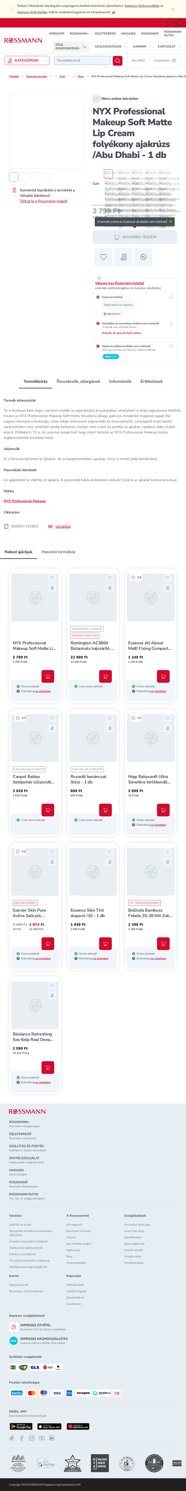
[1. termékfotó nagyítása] (46, 131)
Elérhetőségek (75, 1285)
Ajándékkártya (132, 1237)
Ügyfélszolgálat (76, 1291)
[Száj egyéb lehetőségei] (69, 76)
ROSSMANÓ (150, 33)
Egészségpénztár (134, 1244)
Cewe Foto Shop (134, 1231)
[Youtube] (41, 1438)
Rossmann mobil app (137, 1224)
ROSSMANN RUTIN (172, 33)
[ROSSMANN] (27, 1111)
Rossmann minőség (78, 1231)
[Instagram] (31, 1438)
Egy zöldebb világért (78, 1244)
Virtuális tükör (132, 1256)
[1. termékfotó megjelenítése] (13, 176)
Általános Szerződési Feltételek (28, 1241)
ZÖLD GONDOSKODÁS (67, 46)
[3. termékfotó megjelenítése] (35, 176)
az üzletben (43, 691)
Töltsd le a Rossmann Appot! (44, 200)
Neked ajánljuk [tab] (18, 551)
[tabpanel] (93, 461)
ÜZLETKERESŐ (105, 33)
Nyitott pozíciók (18, 1285)
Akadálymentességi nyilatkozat (28, 1267)
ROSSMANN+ (79, 33)
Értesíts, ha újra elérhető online (121, 333)
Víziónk (71, 1237)
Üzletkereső (73, 1304)
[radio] (106, 173)
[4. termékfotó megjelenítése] (46, 176)
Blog (69, 1256)
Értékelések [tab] (151, 381)
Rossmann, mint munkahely (26, 1291)
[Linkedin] (51, 1438)
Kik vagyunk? (74, 1224)
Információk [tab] (120, 381)
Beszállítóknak (75, 1297)
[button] (111, 46)
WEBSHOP (56, 33)
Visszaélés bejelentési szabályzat (29, 1260)
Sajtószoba (73, 1250)
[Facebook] (21, 1438)
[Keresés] (117, 60)
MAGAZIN (128, 33)
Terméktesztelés (134, 1263)
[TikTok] (12, 1438)
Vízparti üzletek (133, 1250)
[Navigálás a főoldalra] (23, 40)
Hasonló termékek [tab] (58, 551)
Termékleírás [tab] (36, 381)
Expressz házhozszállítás (142, 6)
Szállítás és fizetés (20, 1224)
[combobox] (82, 60)
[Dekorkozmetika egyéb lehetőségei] (50, 76)
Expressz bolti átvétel (32, 12)
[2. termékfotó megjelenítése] (24, 176)
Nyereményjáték (76, 1263)
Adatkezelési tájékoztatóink (25, 1248)
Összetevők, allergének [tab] (78, 381)
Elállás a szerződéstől (22, 1254)
